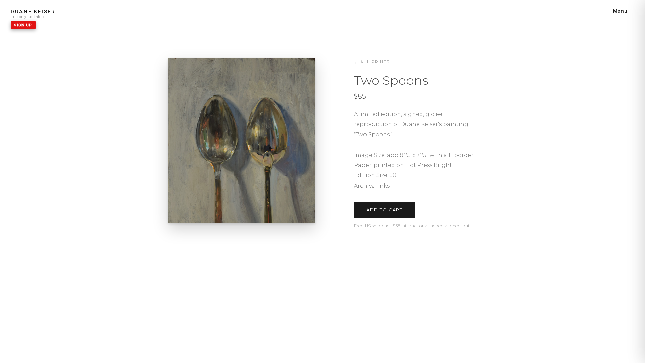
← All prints (371, 61)
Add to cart (384, 209)
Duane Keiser (33, 12)
